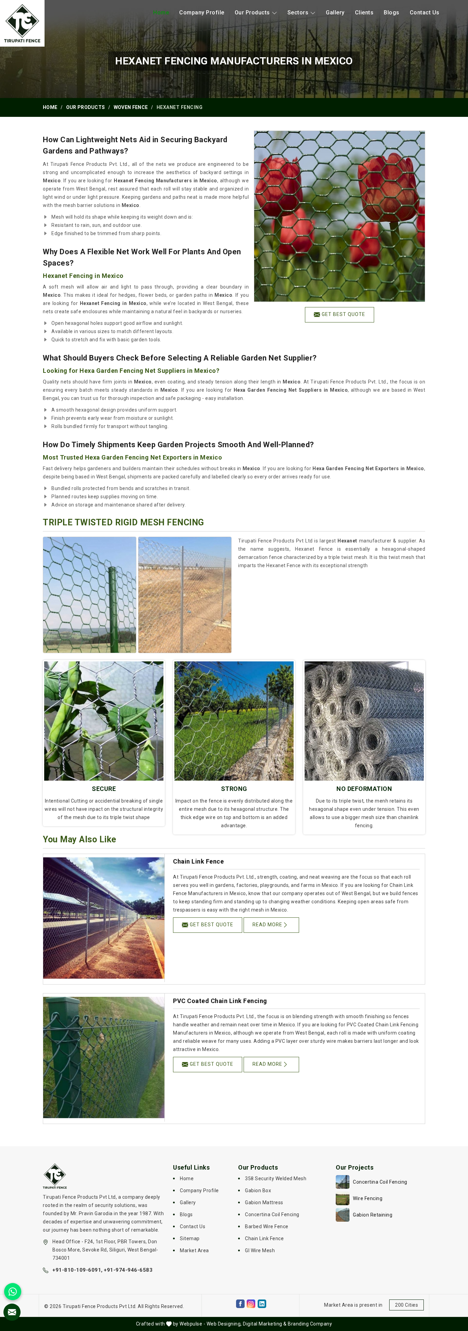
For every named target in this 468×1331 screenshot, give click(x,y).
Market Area (194, 1250)
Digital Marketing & (265, 1324)
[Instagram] (251, 1303)
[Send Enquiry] (12, 1312)
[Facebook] (240, 1303)
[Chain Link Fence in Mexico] (103, 918)
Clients (364, 12)
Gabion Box (258, 1190)
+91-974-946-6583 (128, 1270)
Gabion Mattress (264, 1202)
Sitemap (190, 1238)
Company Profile (201, 12)
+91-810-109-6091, (77, 1270)
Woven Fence (131, 107)
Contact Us (425, 12)
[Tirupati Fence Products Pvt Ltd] (22, 23)
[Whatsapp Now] (12, 1291)
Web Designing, (224, 1324)
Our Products (252, 12)
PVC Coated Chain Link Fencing (220, 1000)
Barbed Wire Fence (266, 1226)
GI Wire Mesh (260, 1250)
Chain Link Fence (198, 861)
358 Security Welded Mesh (275, 1178)
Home (161, 12)
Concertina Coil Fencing (272, 1214)
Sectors (298, 12)
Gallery (335, 12)
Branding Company (310, 1324)
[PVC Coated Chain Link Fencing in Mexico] (103, 1057)
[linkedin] (262, 1303)
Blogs (391, 12)
